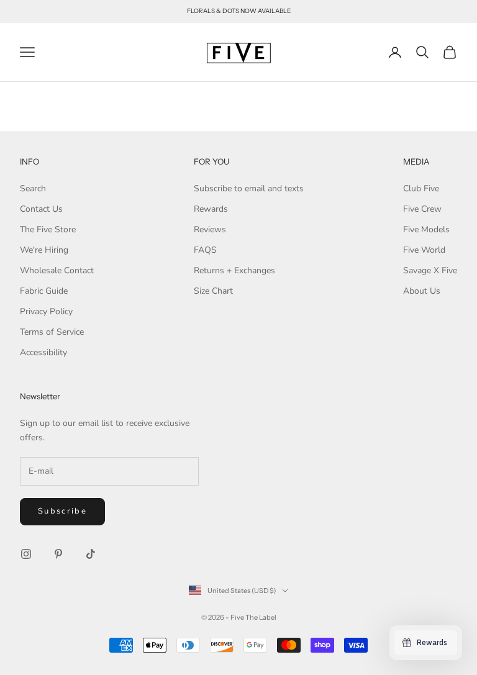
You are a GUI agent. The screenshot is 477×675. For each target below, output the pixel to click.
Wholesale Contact (57, 270)
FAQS (205, 250)
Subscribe (62, 511)
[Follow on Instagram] (26, 554)
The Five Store (48, 229)
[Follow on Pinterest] (58, 554)
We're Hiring (44, 250)
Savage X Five (430, 270)
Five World (424, 250)
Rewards (211, 209)
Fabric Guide (44, 291)
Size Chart (213, 291)
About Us (421, 291)
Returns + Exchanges (234, 270)
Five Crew (422, 209)
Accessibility (43, 352)
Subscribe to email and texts (249, 188)
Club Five (421, 188)
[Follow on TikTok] (90, 554)
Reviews (210, 229)
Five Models (426, 229)
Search (33, 188)
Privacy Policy (46, 311)
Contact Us (41, 209)
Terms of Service (52, 332)
